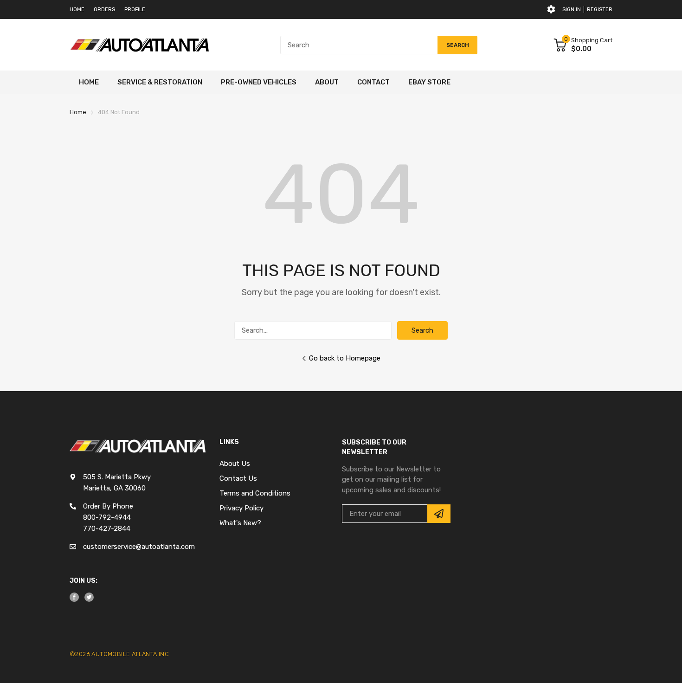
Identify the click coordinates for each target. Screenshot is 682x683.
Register (599, 9)
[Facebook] (74, 597)
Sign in (571, 9)
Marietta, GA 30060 (114, 488)
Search (422, 330)
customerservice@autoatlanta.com (139, 546)
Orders (104, 9)
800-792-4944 (107, 517)
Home (77, 9)
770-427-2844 (106, 528)
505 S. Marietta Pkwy (117, 477)
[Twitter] (89, 597)
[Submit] (438, 513)
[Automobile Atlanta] (139, 45)
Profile (134, 9)
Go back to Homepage (344, 358)
